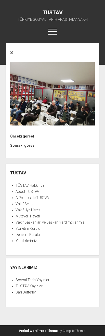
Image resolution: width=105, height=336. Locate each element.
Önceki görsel (22, 136)
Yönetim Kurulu (28, 228)
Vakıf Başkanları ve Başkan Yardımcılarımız (50, 222)
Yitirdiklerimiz (26, 241)
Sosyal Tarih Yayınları (33, 280)
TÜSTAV (53, 12)
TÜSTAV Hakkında (30, 185)
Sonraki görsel (22, 145)
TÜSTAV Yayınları (29, 286)
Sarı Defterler (26, 292)
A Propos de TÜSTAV (32, 198)
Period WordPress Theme (38, 331)
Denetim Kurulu (28, 235)
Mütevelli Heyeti (28, 216)
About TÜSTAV (27, 192)
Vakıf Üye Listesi (28, 210)
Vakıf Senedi (25, 204)
